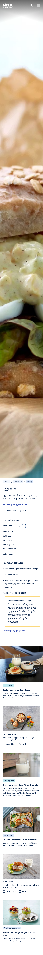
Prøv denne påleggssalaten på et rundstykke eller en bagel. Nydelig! (21, 737)
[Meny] (37, 5)
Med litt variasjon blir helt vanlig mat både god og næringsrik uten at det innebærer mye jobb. (21, 842)
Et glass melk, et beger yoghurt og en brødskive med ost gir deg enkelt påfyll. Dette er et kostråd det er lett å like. (21, 694)
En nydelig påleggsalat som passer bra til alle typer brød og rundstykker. (21, 884)
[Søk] (30, 5)
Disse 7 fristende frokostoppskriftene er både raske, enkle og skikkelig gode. (19, 936)
